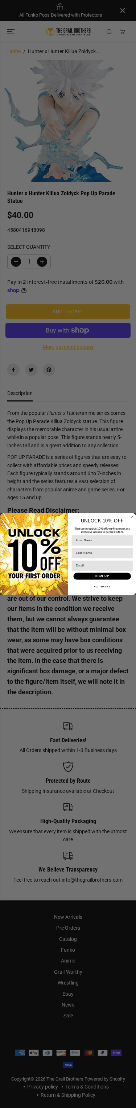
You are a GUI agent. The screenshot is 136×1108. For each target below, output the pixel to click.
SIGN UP (102, 575)
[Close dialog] (132, 516)
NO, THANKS (102, 586)
